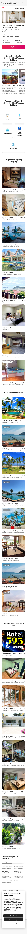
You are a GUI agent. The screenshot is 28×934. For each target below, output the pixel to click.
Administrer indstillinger (13, 924)
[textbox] (7, 42)
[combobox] (13, 37)
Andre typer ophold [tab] (7, 862)
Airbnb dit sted (19, 8)
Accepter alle (13, 915)
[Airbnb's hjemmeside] (3, 8)
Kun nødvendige (13, 920)
